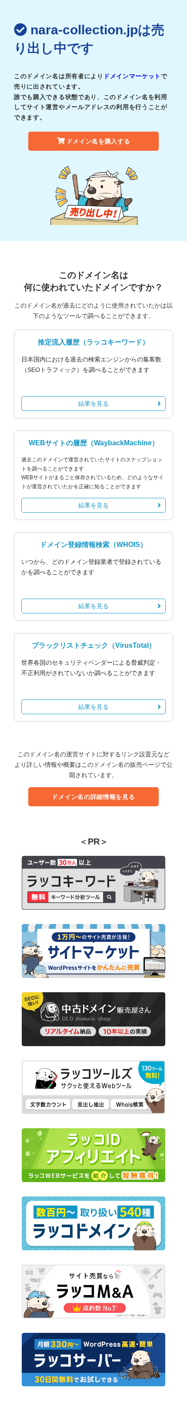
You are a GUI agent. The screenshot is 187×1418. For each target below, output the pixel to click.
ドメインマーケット (132, 76)
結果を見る (93, 403)
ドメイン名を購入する (98, 141)
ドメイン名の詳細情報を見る (93, 796)
